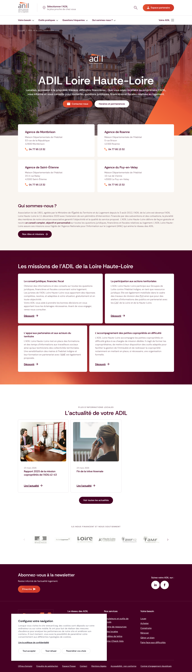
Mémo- (114, 641)
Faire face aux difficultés (153, 642)
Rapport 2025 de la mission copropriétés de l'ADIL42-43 (40, 473)
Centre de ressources (115, 626)
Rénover (144, 632)
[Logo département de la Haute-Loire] (107, 539)
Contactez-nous (80, 103)
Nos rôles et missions (33, 234)
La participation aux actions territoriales (133, 281)
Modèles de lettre (113, 636)
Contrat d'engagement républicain (156, 666)
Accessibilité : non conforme (123, 666)
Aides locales (111, 631)
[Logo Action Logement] (63, 539)
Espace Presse (69, 666)
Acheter (144, 623)
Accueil (21, 30)
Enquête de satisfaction (47, 666)
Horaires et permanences (112, 103)
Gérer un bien (147, 637)
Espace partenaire (160, 7)
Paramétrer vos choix (76, 651)
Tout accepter (29, 651)
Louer (143, 618)
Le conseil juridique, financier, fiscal (44, 281)
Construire (146, 628)
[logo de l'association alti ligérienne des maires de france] (151, 539)
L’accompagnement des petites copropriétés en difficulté (128, 333)
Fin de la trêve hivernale (90, 471)
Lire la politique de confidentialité (33, 642)
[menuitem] (26, 20)
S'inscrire (27, 589)
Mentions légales (98, 666)
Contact (83, 666)
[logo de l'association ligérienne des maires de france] (129, 539)
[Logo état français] (41, 539)
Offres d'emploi (25, 666)
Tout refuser (51, 651)
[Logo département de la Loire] (85, 539)
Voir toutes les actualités (96, 500)
